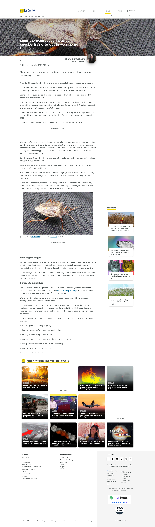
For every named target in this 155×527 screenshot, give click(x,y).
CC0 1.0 (54, 237)
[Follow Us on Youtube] (117, 459)
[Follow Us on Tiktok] (121, 459)
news (25, 16)
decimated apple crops (67, 290)
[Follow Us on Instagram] (112, 459)
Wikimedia (35, 237)
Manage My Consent (28, 469)
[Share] (21, 60)
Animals (37, 16)
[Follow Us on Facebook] (108, 459)
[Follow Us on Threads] (126, 459)
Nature (31, 16)
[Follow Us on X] (130, 459)
